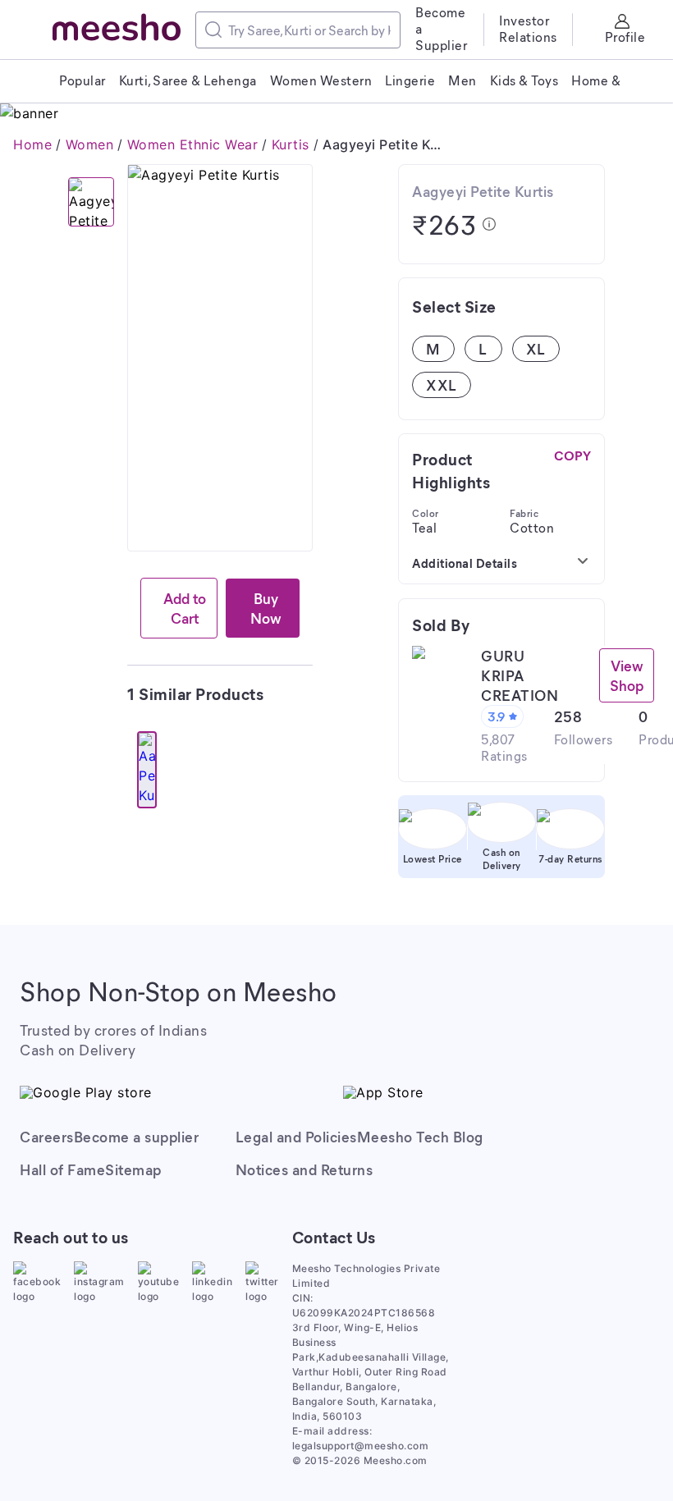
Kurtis (290, 144)
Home (32, 144)
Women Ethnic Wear (193, 144)
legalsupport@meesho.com (360, 1445)
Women (90, 144)
